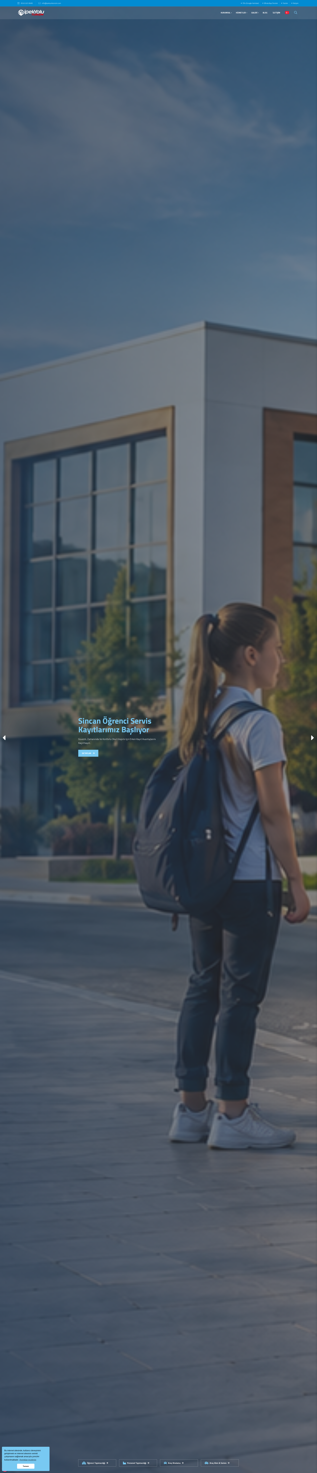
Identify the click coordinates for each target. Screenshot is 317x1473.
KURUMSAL (225, 12)
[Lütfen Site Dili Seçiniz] (287, 13)
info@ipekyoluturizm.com (51, 3)
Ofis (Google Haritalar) (250, 3)
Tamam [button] (26, 1466)
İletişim (295, 3)
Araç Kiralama (174, 1462)
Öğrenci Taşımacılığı (96, 1462)
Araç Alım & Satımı (218, 1462)
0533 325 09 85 (27, 3)
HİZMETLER (241, 12)
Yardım (285, 3)
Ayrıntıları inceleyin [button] (27, 1460)
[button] (313, 736)
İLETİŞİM (276, 12)
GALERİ (254, 12)
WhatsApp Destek (271, 3)
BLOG (265, 12)
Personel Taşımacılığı (136, 1462)
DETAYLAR (87, 753)
